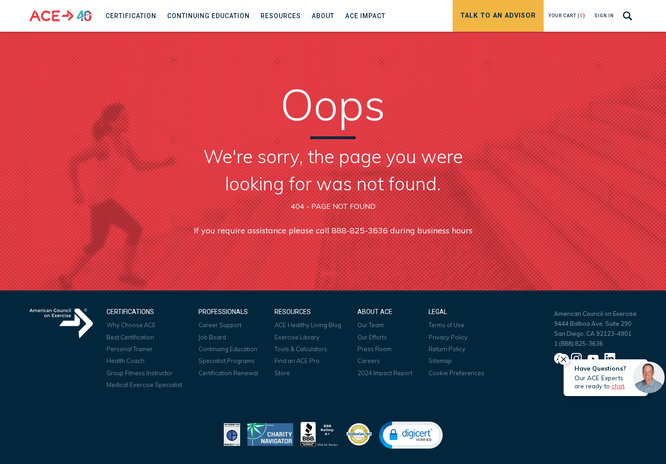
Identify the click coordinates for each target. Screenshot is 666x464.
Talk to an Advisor (498, 15)
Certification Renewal (228, 373)
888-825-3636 (360, 230)
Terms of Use (446, 325)
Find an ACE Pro (297, 360)
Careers (368, 360)
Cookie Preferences (456, 373)
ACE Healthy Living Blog (308, 325)
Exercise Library (297, 337)
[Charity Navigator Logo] (270, 433)
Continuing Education (227, 349)
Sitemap (440, 360)
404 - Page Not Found (333, 206)
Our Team (370, 325)
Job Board (212, 337)
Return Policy (447, 349)
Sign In (604, 15)
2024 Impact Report (384, 373)
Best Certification (130, 337)
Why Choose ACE (131, 325)
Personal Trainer (129, 349)
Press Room (374, 349)
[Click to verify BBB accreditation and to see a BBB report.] (319, 433)
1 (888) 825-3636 (578, 343)
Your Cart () (566, 15)
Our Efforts (372, 337)
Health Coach (125, 360)
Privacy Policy (448, 337)
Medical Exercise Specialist (144, 384)
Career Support (219, 325)
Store (282, 373)
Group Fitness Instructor (139, 373)
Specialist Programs (226, 360)
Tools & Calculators (301, 349)
